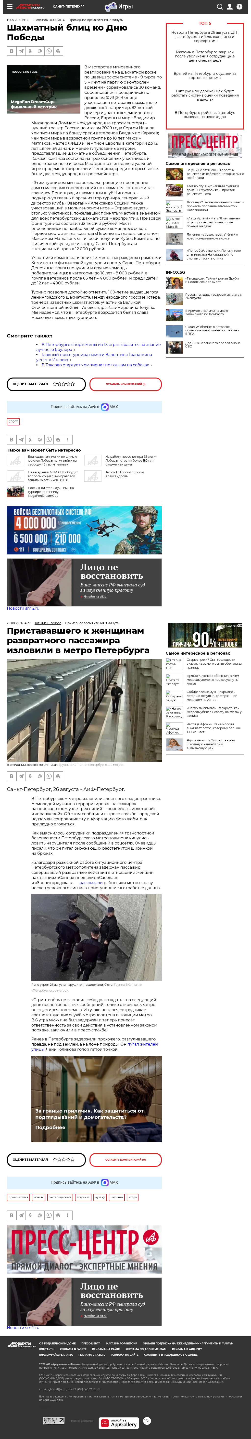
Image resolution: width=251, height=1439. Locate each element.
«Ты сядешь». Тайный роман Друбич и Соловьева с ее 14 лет (212, 280)
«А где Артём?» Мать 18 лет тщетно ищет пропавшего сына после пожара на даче (213, 222)
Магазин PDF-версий (121, 1343)
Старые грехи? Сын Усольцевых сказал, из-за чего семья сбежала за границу (214, 663)
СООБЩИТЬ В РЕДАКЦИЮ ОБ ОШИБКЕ (171, 1354)
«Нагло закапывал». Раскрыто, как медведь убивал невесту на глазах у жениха (214, 712)
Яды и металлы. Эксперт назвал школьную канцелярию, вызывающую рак (211, 744)
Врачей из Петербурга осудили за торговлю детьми (205, 76)
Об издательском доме (57, 1343)
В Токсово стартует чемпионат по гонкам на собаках (95, 365)
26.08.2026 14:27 (19, 623)
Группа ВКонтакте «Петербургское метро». (92, 765)
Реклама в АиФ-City (187, 1349)
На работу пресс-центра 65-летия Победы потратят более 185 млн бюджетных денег (131, 460)
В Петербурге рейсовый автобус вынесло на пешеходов (205, 115)
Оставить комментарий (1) (126, 384)
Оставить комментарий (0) (125, 1159)
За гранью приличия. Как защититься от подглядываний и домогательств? (89, 1114)
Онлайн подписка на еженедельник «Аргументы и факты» (188, 1343)
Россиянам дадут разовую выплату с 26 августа (213, 296)
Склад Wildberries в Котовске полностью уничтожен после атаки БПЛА (212, 330)
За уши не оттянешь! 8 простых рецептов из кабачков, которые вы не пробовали (215, 174)
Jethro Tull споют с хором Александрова (124, 474)
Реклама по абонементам (146, 1349)
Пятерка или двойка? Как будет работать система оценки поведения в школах (205, 95)
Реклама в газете (73, 1349)
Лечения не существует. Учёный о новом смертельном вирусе (212, 236)
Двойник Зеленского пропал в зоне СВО (212, 344)
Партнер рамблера (81, 1420)
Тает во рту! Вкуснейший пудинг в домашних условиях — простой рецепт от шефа (213, 190)
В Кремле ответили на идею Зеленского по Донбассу (206, 312)
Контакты (46, 1349)
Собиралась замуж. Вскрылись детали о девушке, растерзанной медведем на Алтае (212, 696)
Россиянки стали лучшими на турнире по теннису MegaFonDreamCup (51, 492)
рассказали (91, 882)
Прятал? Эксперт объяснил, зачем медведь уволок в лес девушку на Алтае (213, 679)
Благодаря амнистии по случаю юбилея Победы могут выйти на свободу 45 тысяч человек (52, 460)
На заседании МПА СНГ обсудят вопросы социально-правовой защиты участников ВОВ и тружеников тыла (42, 478)
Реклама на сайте (106, 1349)
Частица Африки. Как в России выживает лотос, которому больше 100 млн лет (214, 728)
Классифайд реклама (56, 1354)
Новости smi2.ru (23, 608)
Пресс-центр (90, 1343)
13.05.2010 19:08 (18, 20)
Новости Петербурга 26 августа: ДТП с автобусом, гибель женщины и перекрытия (205, 37)
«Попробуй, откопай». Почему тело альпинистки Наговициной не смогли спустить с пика (214, 254)
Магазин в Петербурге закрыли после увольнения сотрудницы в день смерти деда (205, 56)
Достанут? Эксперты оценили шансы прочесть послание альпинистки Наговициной (215, 206)
